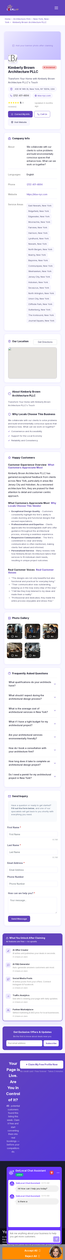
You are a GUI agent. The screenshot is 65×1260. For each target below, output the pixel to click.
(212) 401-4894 (35, 184)
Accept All (30, 1250)
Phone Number (15, 876)
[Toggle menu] (56, 8)
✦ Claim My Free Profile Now (42, 1064)
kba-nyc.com (44, 95)
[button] (55, 1252)
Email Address (16, 863)
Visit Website (20, 122)
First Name (14, 827)
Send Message (19, 918)
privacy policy (52, 1244)
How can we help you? (21, 893)
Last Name (14, 845)
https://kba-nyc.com (37, 194)
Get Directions (45, 342)
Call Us (43, 114)
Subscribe (51, 1043)
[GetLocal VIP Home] (12, 8)
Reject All (31, 1256)
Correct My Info (22, 114)
